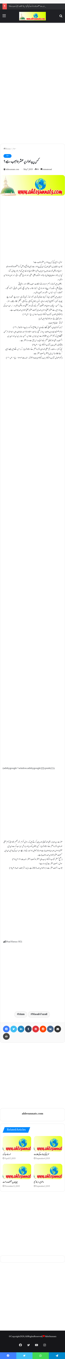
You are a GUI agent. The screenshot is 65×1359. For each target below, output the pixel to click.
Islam (21, 1014)
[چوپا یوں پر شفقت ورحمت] (17, 1171)
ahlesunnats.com (12, 169)
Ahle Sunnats (50, 1336)
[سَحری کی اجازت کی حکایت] (48, 1143)
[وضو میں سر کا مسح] (48, 1171)
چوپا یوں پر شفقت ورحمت (10, 1182)
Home (8, 149)
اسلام (14, 149)
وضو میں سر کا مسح (39, 1182)
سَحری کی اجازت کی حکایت (41, 1155)
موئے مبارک (7, 1155)
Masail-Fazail (39, 1014)
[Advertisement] (32, 54)
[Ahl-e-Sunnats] (32, 16)
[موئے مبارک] (17, 1143)
